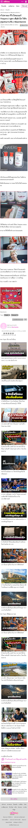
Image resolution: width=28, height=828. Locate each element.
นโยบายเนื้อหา (5, 819)
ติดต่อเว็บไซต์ (9, 822)
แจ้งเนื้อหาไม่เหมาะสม (14, 825)
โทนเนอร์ (14, 315)
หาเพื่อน (21, 804)
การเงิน (25, 807)
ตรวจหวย (9, 804)
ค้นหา (18, 6)
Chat (25, 804)
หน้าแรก (2, 9)
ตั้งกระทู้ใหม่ (14, 799)
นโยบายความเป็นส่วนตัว (19, 817)
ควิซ (15, 807)
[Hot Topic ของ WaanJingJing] (3, 329)
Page (14, 809)
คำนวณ (20, 807)
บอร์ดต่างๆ (11, 6)
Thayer (6, 315)
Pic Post (11, 807)
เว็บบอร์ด (3, 6)
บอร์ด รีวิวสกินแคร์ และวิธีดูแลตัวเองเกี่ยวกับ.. (10, 12)
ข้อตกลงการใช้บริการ (8, 817)
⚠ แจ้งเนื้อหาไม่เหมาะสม (18, 319)
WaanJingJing (15, 327)
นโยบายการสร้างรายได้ (15, 819)
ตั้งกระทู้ (24, 6)
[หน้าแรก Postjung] (7, 1)
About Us (24, 819)
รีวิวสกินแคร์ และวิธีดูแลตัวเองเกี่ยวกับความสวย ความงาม (14, 760)
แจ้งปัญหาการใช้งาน (17, 822)
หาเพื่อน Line (4, 807)
